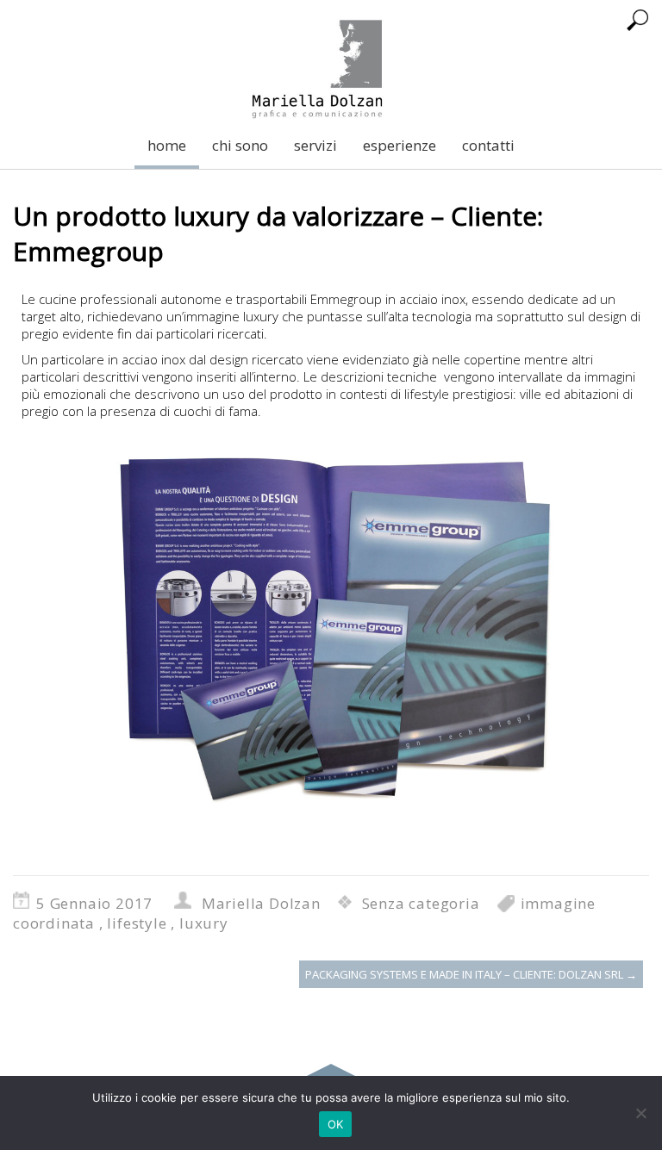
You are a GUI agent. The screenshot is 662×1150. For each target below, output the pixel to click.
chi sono (240, 145)
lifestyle (136, 923)
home (166, 145)
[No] (640, 1113)
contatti (488, 145)
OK (336, 1124)
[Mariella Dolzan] (317, 61)
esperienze (399, 145)
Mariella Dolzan (261, 903)
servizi (315, 145)
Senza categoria (421, 903)
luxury (203, 923)
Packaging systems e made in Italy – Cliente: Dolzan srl (471, 974)
